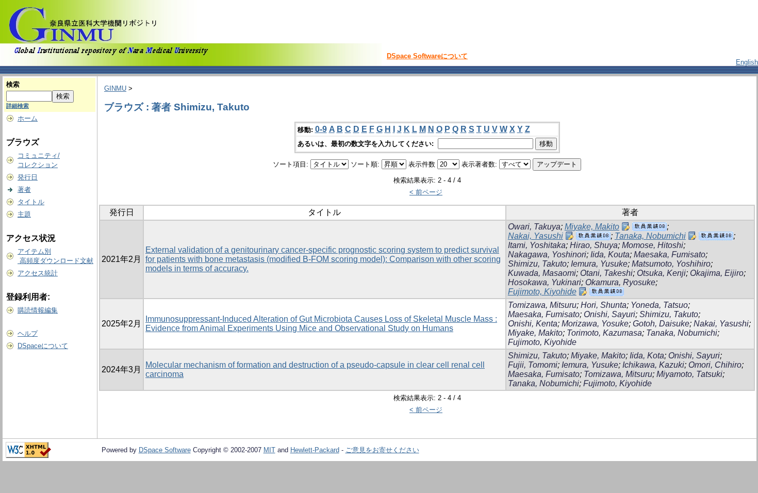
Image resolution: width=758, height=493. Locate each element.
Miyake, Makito (592, 226)
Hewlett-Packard (314, 450)
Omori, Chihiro (714, 364)
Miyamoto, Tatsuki (689, 374)
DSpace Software (165, 450)
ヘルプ (28, 333)
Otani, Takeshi (606, 273)
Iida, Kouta (610, 254)
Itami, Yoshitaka (537, 245)
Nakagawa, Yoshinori (547, 254)
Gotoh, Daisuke (661, 323)
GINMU (115, 88)
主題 (24, 214)
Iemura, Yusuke (599, 263)
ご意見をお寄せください (382, 450)
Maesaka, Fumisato (669, 254)
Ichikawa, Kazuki (653, 364)
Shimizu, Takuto (537, 263)
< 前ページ (425, 192)
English (747, 62)
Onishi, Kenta (532, 323)
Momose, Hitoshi (652, 245)
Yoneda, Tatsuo (659, 305)
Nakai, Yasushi (535, 236)
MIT (269, 450)
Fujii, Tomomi (532, 364)
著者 (24, 189)
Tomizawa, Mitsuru (542, 305)
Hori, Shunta (604, 305)
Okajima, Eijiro (717, 273)
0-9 (321, 129)
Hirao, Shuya (594, 245)
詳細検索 (17, 106)
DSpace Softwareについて (427, 56)
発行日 (28, 177)
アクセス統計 (38, 273)
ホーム (28, 118)
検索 (13, 84)
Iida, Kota (647, 355)
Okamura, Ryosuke (620, 282)
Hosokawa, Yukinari (544, 282)
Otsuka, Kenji (661, 273)
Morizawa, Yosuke (595, 323)
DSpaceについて (43, 346)
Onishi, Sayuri (609, 314)
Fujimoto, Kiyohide (542, 291)
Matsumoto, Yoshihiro (671, 263)
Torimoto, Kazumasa (604, 332)
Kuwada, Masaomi (542, 273)
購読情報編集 (38, 310)
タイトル (31, 202)
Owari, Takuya (534, 226)
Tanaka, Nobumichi (650, 236)
